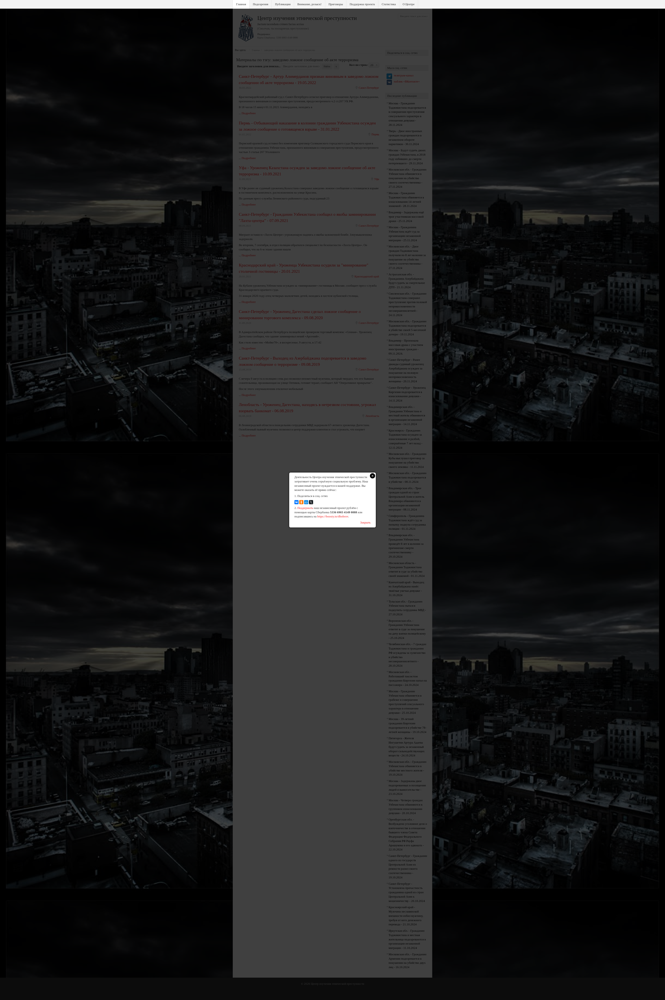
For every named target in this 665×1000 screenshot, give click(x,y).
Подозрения (260, 4)
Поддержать (305, 508)
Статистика (389, 4)
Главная (241, 4)
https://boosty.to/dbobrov (332, 516)
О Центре (409, 4)
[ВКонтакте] (296, 502)
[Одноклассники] (301, 502)
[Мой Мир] (306, 502)
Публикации (283, 4)
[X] (311, 502)
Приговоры (336, 4)
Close (372, 475)
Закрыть (365, 522)
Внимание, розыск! (309, 4)
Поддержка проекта (362, 4)
